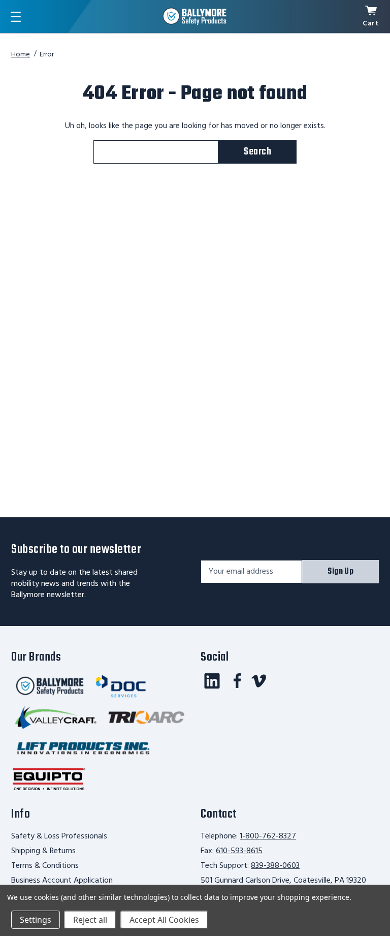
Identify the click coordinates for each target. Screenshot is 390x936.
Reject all (90, 919)
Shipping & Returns (43, 851)
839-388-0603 (275, 865)
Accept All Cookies (164, 919)
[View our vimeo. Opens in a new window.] (258, 681)
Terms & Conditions (45, 865)
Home (20, 54)
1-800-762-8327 (268, 836)
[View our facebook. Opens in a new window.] (237, 681)
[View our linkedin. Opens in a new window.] (212, 681)
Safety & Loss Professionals (59, 836)
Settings (35, 919)
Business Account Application (62, 880)
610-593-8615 (239, 851)
